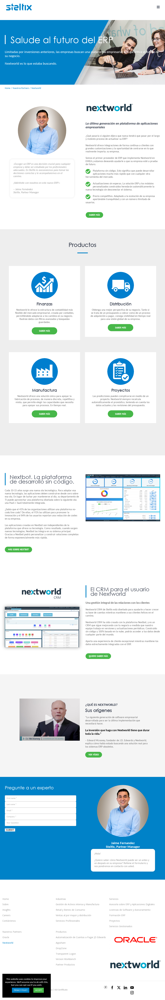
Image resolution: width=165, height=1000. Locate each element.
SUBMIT (10, 830)
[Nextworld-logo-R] (110, 99)
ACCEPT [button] (38, 990)
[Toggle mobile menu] (158, 7)
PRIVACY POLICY (20, 990)
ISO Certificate (61, 990)
